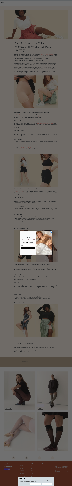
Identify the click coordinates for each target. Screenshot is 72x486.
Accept (35, 483)
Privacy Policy (34, 481)
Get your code (28, 248)
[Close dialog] (51, 232)
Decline (47, 483)
